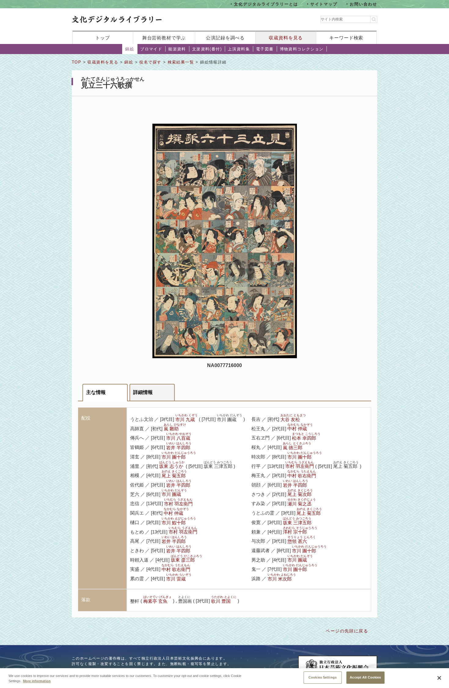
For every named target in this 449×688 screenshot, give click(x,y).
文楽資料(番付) (207, 49)
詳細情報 (143, 392)
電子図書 (265, 49)
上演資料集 (239, 49)
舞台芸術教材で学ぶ (164, 37)
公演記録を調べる (225, 37)
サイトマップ (324, 4)
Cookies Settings (322, 677)
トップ (102, 37)
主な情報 (96, 392)
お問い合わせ (363, 4)
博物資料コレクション (302, 49)
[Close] (439, 678)
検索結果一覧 (181, 62)
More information (37, 681)
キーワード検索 (346, 37)
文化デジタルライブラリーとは (266, 4)
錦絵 (129, 49)
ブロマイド (151, 49)
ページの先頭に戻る (347, 630)
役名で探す (150, 62)
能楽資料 (177, 49)
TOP (76, 62)
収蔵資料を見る (286, 37)
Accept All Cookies (365, 677)
